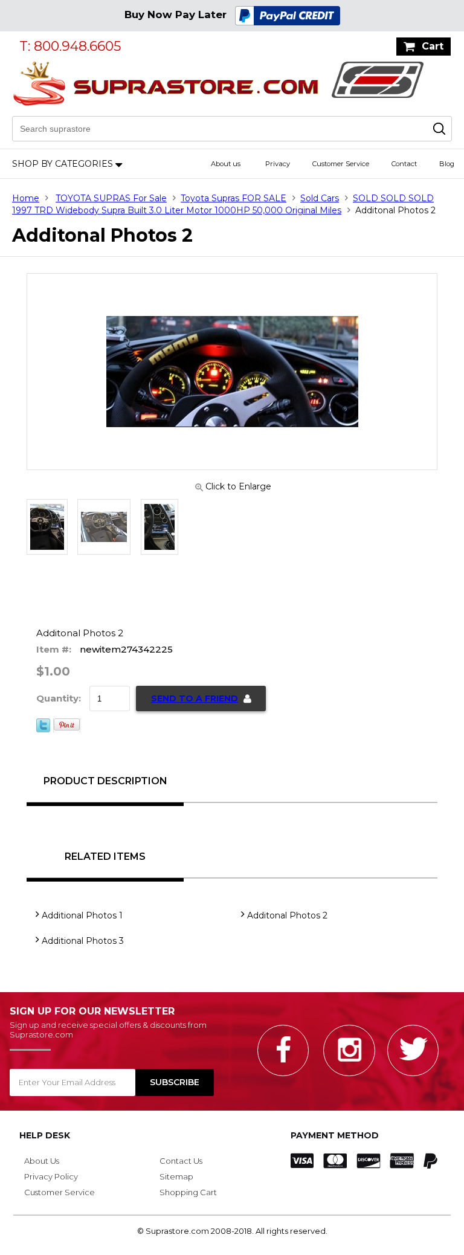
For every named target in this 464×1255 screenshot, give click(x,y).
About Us (41, 1161)
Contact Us (181, 1161)
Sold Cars (319, 198)
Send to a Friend (194, 698)
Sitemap (176, 1176)
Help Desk (44, 1135)
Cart (432, 46)
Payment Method (335, 1135)
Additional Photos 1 (82, 915)
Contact (404, 164)
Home (25, 198)
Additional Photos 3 (83, 940)
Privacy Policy (51, 1176)
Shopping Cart (188, 1192)
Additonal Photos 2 (287, 915)
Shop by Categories (62, 163)
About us (225, 164)
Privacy (277, 164)
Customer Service (340, 164)
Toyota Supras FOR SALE (233, 198)
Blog (446, 164)
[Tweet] (43, 729)
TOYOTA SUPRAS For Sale (111, 198)
